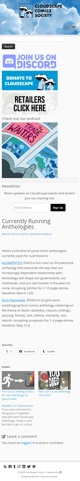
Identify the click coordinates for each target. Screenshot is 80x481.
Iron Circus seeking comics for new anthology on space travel (18, 395)
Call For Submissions (31, 234)
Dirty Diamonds (13, 300)
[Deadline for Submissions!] (20, 415)
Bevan (48, 234)
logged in (28, 443)
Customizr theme (48, 476)
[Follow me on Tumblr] (15, 466)
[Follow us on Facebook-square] (11, 466)
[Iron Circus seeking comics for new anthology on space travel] (18, 380)
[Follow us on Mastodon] (35, 466)
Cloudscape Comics (35, 472)
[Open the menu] (66, 28)
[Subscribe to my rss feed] (6, 466)
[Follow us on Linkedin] (24, 466)
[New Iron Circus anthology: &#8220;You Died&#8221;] (54, 380)
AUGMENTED (12, 263)
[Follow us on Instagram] (19, 466)
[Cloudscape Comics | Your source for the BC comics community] (40, 11)
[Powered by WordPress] (60, 471)
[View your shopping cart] (74, 27)
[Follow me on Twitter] (30, 466)
